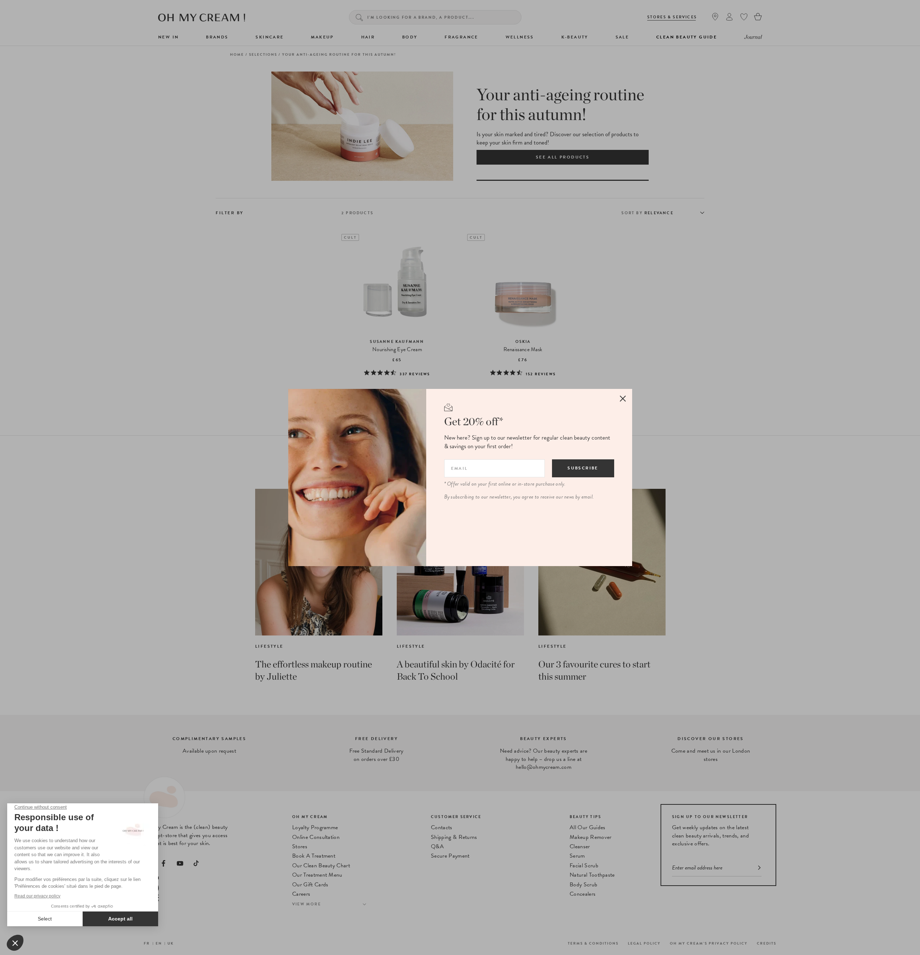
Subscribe (582, 468)
